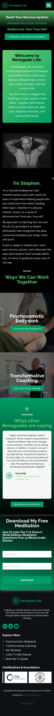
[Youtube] (16, 626)
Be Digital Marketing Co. (32, 695)
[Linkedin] (10, 626)
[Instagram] (4, 626)
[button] (49, 5)
